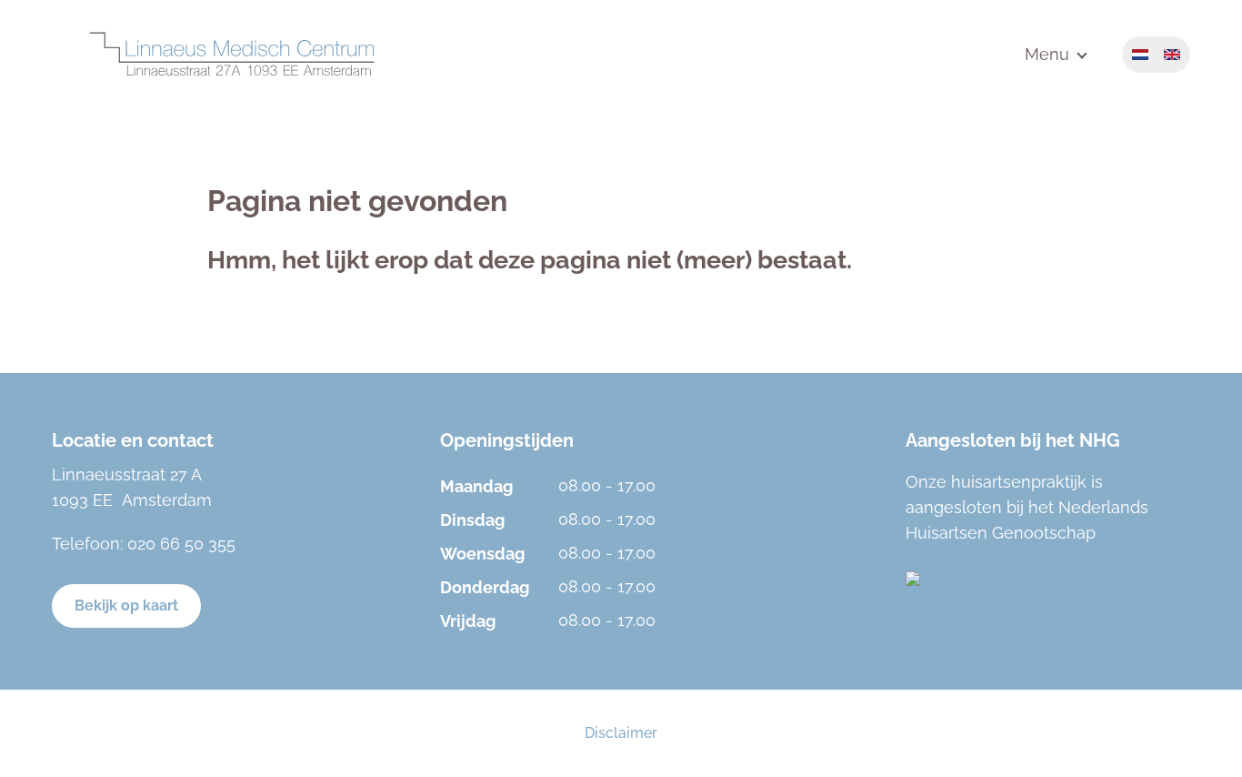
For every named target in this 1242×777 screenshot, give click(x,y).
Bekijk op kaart (126, 605)
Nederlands (1140, 54)
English (1172, 54)
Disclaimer (621, 733)
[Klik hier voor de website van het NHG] (1048, 578)
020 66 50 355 (181, 543)
